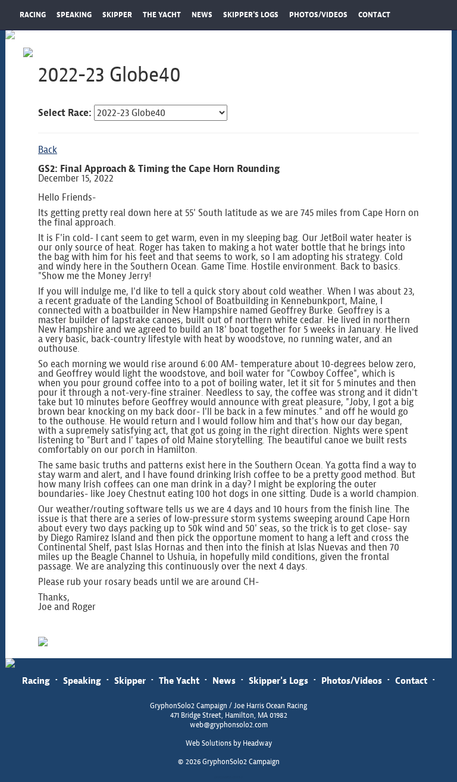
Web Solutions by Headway (229, 743)
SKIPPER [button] (117, 15)
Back (47, 150)
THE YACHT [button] (162, 15)
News (224, 680)
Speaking (82, 680)
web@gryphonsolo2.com (229, 725)
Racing (36, 680)
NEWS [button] (202, 15)
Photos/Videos (351, 680)
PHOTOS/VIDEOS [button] (318, 15)
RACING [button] (33, 15)
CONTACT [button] (374, 15)
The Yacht (179, 680)
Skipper (130, 680)
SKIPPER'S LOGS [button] (250, 15)
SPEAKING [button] (74, 15)
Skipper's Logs (278, 680)
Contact (411, 680)
